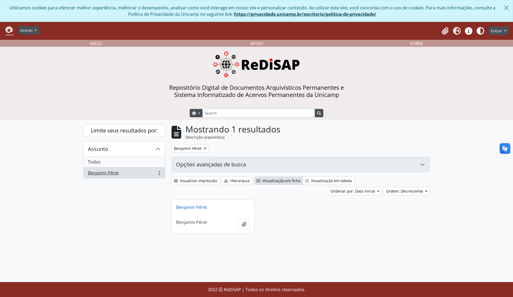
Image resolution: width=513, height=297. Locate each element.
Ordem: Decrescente (405, 191)
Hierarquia (239, 180)
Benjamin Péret (124, 174)
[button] (445, 31)
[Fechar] (506, 7)
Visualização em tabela (331, 180)
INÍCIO (96, 43)
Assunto (98, 149)
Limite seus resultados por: (124, 130)
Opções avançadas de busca (211, 164)
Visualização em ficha (281, 180)
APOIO (256, 43)
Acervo (26, 30)
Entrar (497, 30)
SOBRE (416, 43)
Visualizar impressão (198, 180)
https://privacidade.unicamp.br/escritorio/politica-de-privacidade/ (305, 14)
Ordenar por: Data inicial (353, 191)
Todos (94, 162)
